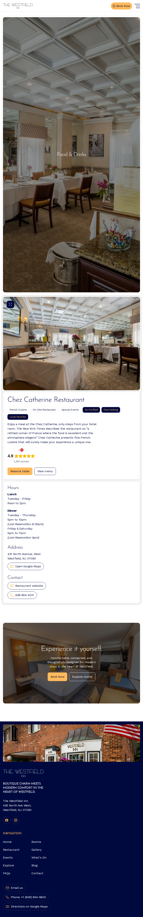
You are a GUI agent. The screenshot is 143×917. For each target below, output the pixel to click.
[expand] (10, 304)
